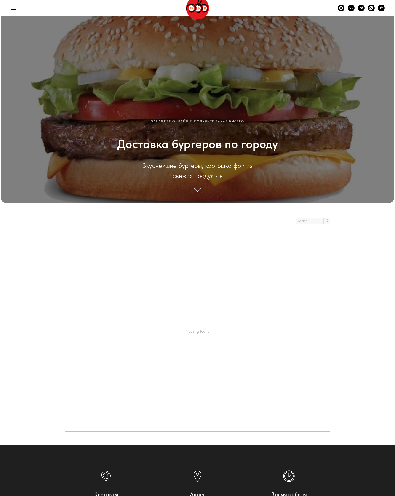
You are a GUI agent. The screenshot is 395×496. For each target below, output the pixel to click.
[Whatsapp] (371, 10)
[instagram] (341, 10)
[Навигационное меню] (12, 8)
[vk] (351, 10)
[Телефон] (381, 10)
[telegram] (361, 10)
